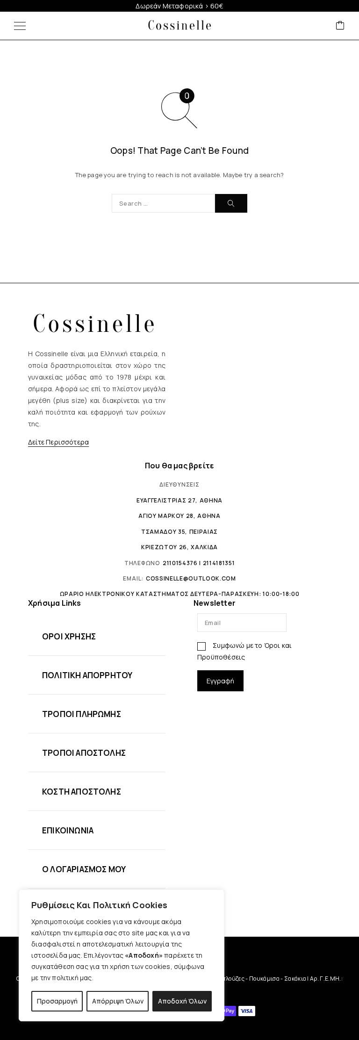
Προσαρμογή (57, 1001)
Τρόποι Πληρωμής (81, 714)
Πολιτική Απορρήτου (87, 675)
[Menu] (20, 26)
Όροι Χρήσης (69, 636)
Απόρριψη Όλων (118, 1001)
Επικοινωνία (67, 830)
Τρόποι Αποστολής (84, 752)
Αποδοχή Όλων (182, 1001)
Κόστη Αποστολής (81, 791)
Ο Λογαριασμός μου (84, 869)
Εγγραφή (220, 680)
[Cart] (340, 26)
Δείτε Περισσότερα (58, 442)
